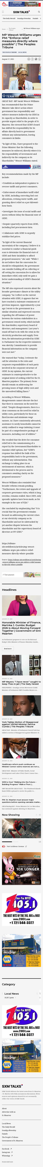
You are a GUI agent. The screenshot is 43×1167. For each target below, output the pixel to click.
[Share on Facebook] (32, 59)
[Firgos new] (21, 950)
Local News (22, 52)
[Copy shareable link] (28, 59)
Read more (9, 649)
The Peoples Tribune (12, 29)
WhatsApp (6, 1156)
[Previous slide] (36, 815)
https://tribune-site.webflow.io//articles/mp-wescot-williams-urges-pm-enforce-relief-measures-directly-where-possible (21, 562)
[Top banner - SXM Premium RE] (21, 4)
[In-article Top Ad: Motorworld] (21, 95)
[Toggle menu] (3, 12)
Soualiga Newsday (24, 18)
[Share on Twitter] (36, 59)
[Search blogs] (39, 12)
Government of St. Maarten (12, 1141)
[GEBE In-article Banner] (21, 167)
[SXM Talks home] (21, 11)
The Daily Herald (9, 18)
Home (4, 29)
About (4, 1108)
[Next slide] (40, 815)
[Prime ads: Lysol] (21, 868)
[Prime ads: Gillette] (21, 909)
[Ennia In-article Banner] (21, 574)
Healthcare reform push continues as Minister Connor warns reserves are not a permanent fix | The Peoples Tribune (20, 765)
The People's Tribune (10, 1137)
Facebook (5, 1149)
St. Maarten (6, 1115)
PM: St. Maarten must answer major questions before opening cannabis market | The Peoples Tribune (21, 801)
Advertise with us (8, 1112)
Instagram (6, 1152)
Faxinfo (35, 18)
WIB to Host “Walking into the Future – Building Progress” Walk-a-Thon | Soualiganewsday (19, 783)
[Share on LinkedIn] (39, 59)
